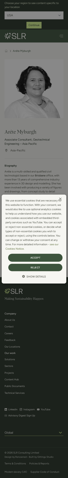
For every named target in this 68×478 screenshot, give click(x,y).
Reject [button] (35, 267)
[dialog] (34, 239)
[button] (34, 276)
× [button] (60, 199)
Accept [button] (35, 257)
